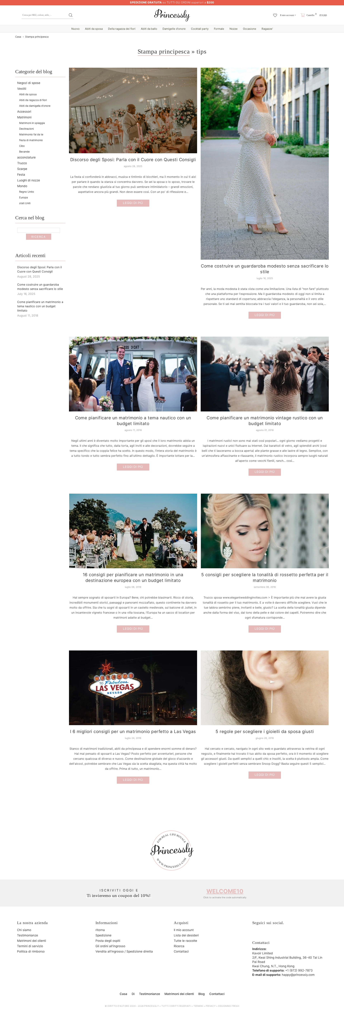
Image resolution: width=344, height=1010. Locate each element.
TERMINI (198, 1006)
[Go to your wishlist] (275, 13)
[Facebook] (255, 934)
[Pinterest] (275, 934)
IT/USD (323, 15)
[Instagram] (265, 934)
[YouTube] (285, 934)
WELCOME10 (224, 891)
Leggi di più (133, 203)
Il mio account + (288, 15)
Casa (18, 36)
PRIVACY (211, 1006)
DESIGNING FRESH (228, 1006)
